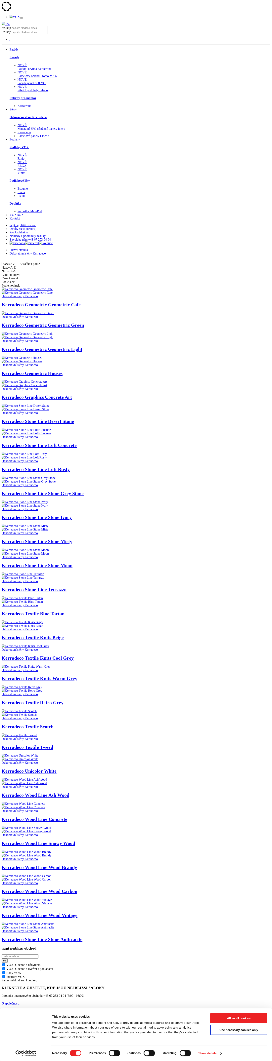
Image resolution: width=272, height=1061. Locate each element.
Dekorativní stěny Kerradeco (28, 253)
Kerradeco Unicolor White (29, 771)
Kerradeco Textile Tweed (27, 747)
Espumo (23, 188)
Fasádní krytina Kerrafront (34, 66)
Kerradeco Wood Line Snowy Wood (38, 843)
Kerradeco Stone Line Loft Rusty (36, 469)
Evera (21, 192)
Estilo (21, 195)
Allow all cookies (238, 1018)
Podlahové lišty (20, 180)
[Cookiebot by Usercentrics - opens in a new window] (25, 1053)
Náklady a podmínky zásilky (28, 236)
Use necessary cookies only (238, 1030)
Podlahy (15, 139)
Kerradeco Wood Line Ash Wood (35, 795)
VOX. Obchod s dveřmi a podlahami (29, 968)
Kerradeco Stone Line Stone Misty (37, 541)
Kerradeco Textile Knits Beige (33, 637)
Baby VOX (13, 972)
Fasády (14, 49)
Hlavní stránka (19, 250)
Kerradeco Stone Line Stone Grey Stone (43, 493)
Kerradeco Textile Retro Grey (33, 702)
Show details (207, 1053)
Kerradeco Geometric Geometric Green (43, 325)
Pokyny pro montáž (23, 98)
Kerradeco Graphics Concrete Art (37, 397)
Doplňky (15, 203)
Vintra (22, 171)
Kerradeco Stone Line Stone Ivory (37, 517)
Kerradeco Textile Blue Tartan (33, 613)
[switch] (114, 1053)
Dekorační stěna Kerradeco (28, 117)
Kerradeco (24, 132)
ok (4, 960)
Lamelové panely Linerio (33, 136)
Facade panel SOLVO (32, 81)
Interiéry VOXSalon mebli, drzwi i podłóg (19, 978)
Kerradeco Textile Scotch (28, 726)
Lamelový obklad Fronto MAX (37, 74)
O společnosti (10, 1003)
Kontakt (15, 218)
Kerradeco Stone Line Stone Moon (37, 565)
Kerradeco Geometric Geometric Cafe (41, 304)
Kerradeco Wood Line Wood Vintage (39, 915)
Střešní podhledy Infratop (33, 88)
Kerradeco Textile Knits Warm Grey (39, 678)
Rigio (22, 156)
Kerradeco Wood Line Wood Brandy (39, 867)
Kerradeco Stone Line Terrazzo (34, 589)
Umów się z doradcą (22, 228)
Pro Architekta (19, 232)
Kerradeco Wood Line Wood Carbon (39, 891)
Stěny (13, 109)
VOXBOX (17, 214)
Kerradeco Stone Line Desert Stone (38, 421)
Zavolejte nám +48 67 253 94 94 (30, 239)
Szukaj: (6, 27)
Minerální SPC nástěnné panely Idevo (41, 126)
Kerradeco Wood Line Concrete (34, 819)
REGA (22, 163)
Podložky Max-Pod (30, 211)
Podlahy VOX (19, 147)
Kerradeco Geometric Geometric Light (42, 349)
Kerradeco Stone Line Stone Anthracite (42, 939)
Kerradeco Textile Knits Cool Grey (38, 658)
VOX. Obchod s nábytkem (23, 964)
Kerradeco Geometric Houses (32, 373)
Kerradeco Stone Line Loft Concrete (39, 445)
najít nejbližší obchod (23, 225)
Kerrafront (24, 105)
